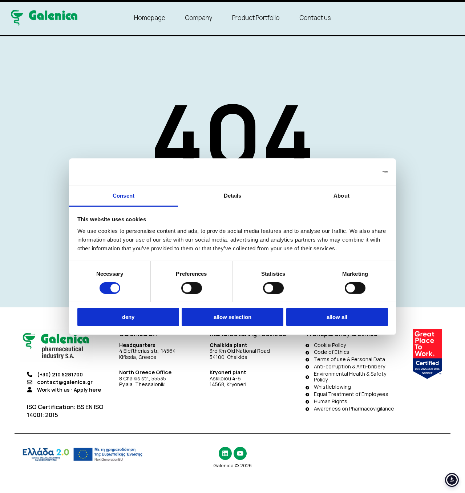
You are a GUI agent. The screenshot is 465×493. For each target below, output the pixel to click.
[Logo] (44, 18)
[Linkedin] (225, 453)
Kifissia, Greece (138, 356)
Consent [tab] (123, 195)
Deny (128, 317)
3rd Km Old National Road (240, 350)
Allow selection (232, 317)
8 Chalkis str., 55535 (142, 378)
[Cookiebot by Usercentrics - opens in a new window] (356, 171)
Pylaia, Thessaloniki (142, 384)
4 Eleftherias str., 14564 (147, 350)
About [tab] (341, 195)
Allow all (337, 317)
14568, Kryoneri (228, 384)
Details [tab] (233, 195)
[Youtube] (240, 453)
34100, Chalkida (228, 356)
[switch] (191, 288)
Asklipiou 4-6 (225, 378)
